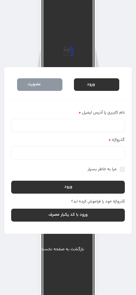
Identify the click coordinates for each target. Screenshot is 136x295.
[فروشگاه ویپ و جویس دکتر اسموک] (68, 51)
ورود (91, 84)
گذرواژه (116, 140)
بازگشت (62, 249)
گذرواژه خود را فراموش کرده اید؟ (98, 201)
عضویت (35, 84)
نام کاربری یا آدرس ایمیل (101, 112)
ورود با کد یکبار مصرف (68, 214)
